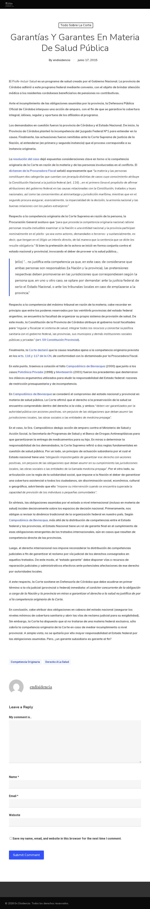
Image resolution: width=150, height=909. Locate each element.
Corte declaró (38, 350)
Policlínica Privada (30, 372)
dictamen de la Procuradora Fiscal (32, 170)
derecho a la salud (57, 661)
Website (14, 815)
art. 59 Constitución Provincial (57, 339)
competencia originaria (25, 661)
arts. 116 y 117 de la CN (34, 356)
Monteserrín (64, 372)
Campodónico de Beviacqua (85, 366)
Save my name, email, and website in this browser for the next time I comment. (67, 838)
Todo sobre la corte (75, 25)
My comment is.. (20, 717)
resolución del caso (26, 159)
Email (13, 796)
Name (14, 777)
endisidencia (61, 60)
